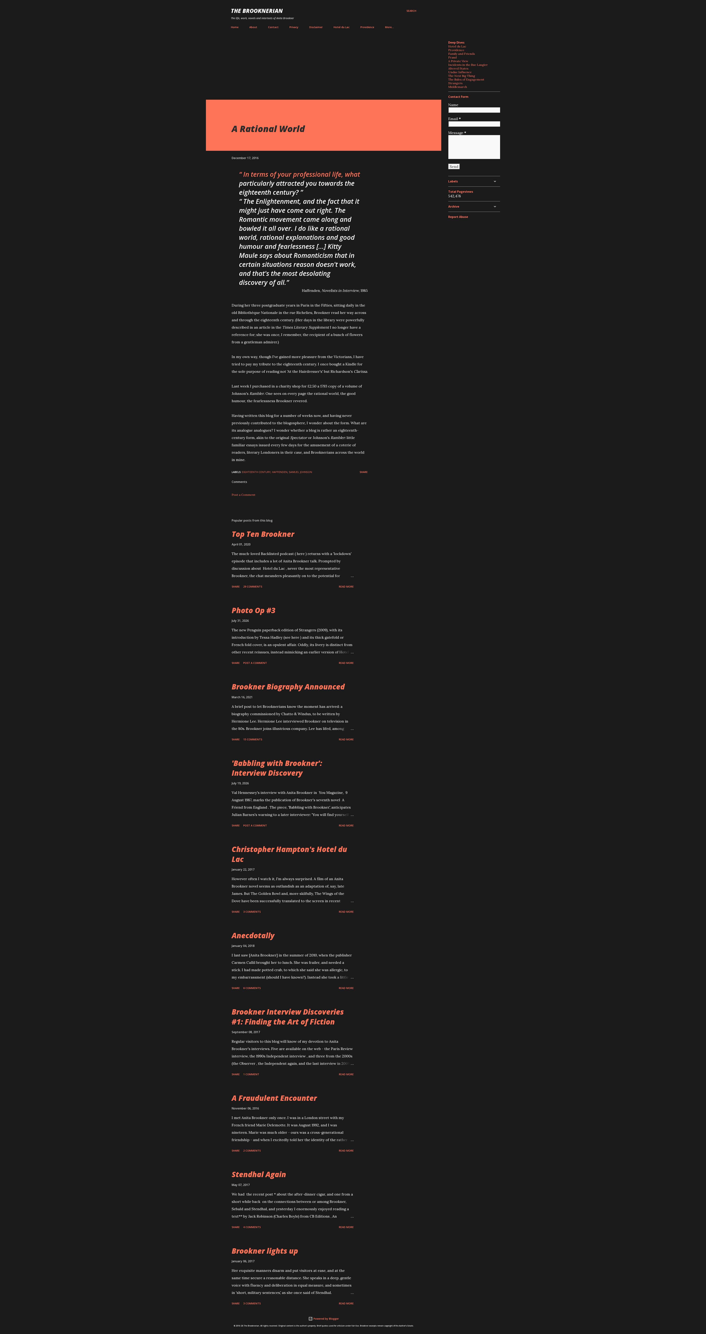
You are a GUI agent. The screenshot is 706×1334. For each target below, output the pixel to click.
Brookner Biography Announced (288, 687)
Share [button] (364, 472)
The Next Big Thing (461, 76)
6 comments (252, 988)
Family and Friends (461, 54)
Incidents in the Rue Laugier (468, 65)
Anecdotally (253, 935)
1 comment (251, 1074)
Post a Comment (243, 495)
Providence (367, 27)
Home (234, 27)
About (253, 27)
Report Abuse (458, 217)
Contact (273, 27)
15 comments (252, 739)
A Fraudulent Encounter (274, 1098)
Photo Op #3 (253, 610)
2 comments (252, 1150)
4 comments (252, 1227)
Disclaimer (316, 27)
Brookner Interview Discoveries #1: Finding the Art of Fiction (288, 1017)
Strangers (455, 83)
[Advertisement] (323, 65)
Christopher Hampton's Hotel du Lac (289, 854)
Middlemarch (457, 87)
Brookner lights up (265, 1251)
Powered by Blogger (326, 1318)
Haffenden (279, 472)
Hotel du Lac (342, 27)
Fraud (452, 57)
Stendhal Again (259, 1174)
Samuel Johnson (300, 472)
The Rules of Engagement (466, 79)
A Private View (458, 61)
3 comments (252, 911)
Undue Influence (460, 72)
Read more (346, 586)
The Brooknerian (257, 11)
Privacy (293, 27)
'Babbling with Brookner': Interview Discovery (277, 768)
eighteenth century (256, 472)
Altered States (458, 68)
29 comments (252, 586)
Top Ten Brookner (263, 534)
